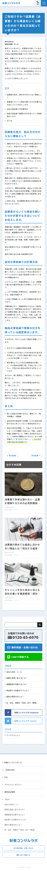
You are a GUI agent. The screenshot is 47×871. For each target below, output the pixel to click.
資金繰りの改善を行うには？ (17, 690)
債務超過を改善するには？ (16, 684)
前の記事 (12, 455)
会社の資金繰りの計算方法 (17, 109)
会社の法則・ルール (11, 44)
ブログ (7, 799)
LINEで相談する (20, 656)
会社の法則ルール (11, 804)
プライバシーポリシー (13, 784)
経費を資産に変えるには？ (16, 678)
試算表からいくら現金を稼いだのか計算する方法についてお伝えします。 (24, 103)
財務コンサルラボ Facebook (26, 712)
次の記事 (34, 455)
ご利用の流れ (9, 770)
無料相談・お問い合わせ (24, 647)
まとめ (9, 120)
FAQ (6, 777)
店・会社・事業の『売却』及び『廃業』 (22, 702)
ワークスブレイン (13, 735)
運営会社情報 (9, 792)
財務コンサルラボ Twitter (25, 721)
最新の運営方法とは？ (15, 696)
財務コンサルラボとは (13, 762)
